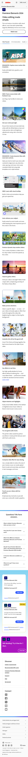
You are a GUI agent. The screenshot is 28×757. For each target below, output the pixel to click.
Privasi (22, 748)
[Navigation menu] (2, 2)
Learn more (5, 380)
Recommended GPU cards (12, 667)
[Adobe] (8, 2)
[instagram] (6, 745)
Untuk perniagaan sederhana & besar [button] (11, 723)
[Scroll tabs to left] (1, 42)
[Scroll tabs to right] (27, 42)
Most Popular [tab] (6, 42)
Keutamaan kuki (14, 750)
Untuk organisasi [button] (6, 727)
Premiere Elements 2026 (8, 6)
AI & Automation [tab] (15, 42)
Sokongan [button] (4, 730)
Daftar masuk (23, 2)
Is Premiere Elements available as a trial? (13, 556)
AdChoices (6, 754)
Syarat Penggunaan (6, 750)
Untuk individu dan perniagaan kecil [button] (10, 720)
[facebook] (3, 745)
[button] (16, 2)
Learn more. (10, 585)
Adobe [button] (4, 734)
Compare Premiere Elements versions (12, 671)
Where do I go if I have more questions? (11, 564)
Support (7, 675)
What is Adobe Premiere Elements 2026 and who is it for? (13, 524)
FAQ (6, 679)
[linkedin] (11, 745)
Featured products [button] (6, 737)
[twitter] (8, 745)
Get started (8, 682)
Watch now (14, 32)
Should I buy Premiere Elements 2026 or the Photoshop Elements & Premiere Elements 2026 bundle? (13, 548)
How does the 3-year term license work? (12, 531)
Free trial (22, 650)
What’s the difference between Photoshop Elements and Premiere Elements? (13, 539)
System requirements (10, 664)
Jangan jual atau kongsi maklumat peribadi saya (11, 752)
